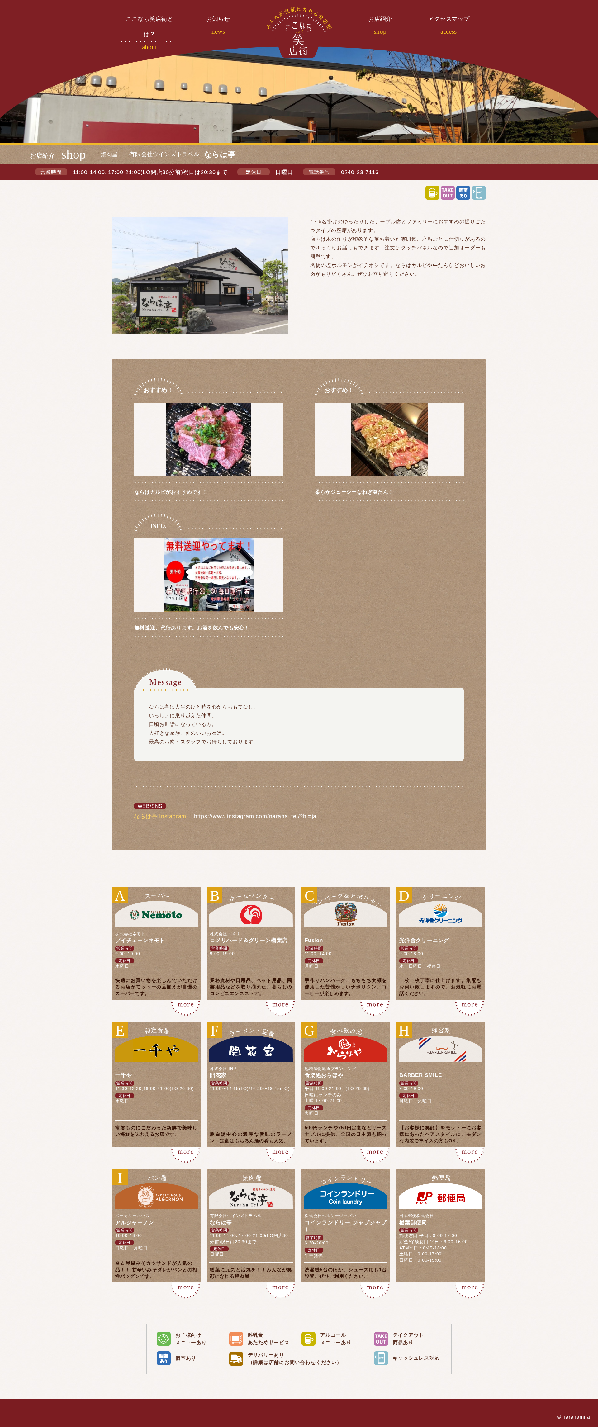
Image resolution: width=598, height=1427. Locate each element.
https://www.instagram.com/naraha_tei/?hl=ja (255, 816)
